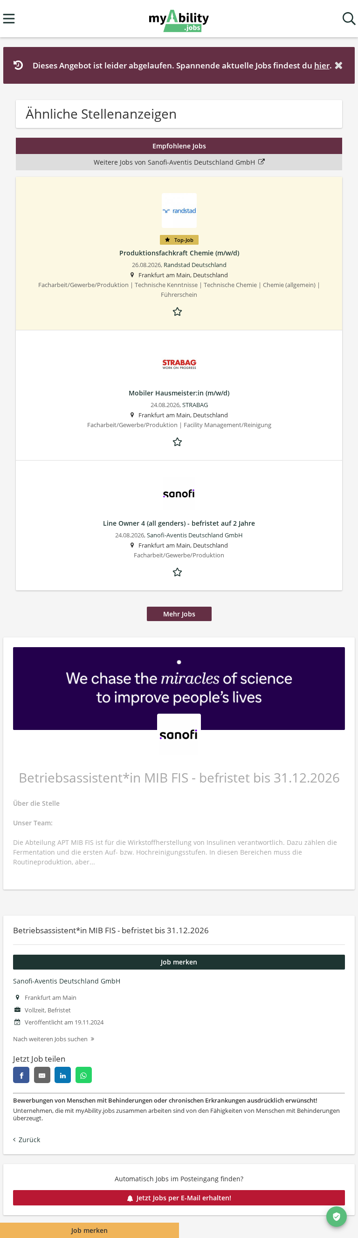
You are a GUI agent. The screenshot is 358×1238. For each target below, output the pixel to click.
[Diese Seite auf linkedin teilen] (63, 1075)
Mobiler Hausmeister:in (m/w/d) (179, 392)
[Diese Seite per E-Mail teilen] (42, 1075)
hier (322, 65)
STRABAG (195, 405)
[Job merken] (179, 310)
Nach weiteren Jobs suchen (50, 1039)
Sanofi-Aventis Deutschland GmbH (66, 981)
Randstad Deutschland (195, 265)
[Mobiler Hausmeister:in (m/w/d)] (179, 364)
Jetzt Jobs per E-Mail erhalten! (184, 1197)
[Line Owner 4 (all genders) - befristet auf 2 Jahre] (179, 494)
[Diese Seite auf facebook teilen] (21, 1075)
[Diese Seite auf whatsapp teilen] (84, 1075)
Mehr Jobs (179, 613)
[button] (340, 65)
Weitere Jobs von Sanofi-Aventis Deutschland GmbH (174, 162)
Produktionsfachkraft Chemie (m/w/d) (179, 252)
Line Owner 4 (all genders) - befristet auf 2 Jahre (179, 523)
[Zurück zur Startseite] (178, 18)
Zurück (29, 1139)
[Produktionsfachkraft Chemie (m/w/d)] (179, 210)
